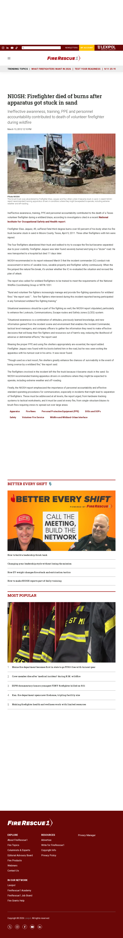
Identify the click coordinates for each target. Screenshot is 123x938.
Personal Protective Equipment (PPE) (60, 411)
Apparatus (15, 411)
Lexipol (28, 918)
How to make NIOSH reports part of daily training (35, 581)
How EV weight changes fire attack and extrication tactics (39, 572)
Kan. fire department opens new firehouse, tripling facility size (46, 695)
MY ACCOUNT (87, 48)
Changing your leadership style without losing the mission (40, 564)
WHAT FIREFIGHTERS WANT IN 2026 (51, 69)
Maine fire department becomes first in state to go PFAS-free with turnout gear (53, 667)
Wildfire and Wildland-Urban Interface (68, 417)
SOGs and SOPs (93, 411)
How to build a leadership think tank (27, 555)
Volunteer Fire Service (33, 417)
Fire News (31, 411)
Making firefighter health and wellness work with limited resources (49, 704)
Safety (13, 417)
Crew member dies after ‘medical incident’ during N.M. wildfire (46, 676)
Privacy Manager (87, 835)
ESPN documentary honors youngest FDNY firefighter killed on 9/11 (48, 686)
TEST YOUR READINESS (87, 69)
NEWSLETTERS (71, 48)
